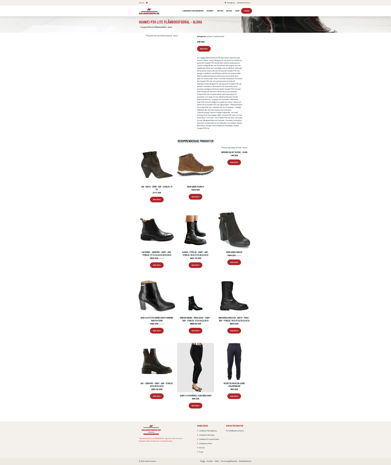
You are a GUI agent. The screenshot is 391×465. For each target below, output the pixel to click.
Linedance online (205, 443)
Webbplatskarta (245, 461)
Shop (237, 11)
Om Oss (202, 448)
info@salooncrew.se (243, 3)
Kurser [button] (210, 11)
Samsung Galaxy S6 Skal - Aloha (234, 152)
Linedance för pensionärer (209, 439)
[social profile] (146, 3)
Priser (246, 11)
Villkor (216, 461)
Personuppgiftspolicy (229, 461)
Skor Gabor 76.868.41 (195, 186)
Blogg (229, 11)
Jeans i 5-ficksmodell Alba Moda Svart (196, 395)
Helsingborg (231, 3)
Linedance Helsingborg (193, 11)
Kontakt (210, 461)
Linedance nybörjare (207, 435)
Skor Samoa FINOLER (234, 252)
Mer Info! (204, 49)
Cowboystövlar (218, 36)
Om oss (220, 11)
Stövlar (209, 36)
